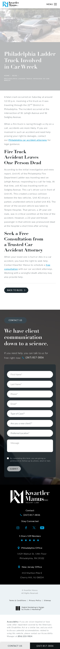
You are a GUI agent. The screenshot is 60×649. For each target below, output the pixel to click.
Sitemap (47, 600)
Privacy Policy (35, 600)
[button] (55, 4)
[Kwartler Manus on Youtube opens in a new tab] (42, 527)
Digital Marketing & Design (32, 608)
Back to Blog (14, 290)
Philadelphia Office (31, 547)
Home (7, 76)
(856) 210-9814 (25, 636)
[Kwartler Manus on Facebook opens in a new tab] (26, 527)
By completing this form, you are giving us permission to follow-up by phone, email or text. (30, 459)
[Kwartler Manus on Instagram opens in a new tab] (18, 527)
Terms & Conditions (17, 600)
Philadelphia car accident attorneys (28, 139)
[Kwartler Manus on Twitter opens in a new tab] (34, 527)
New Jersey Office (32, 566)
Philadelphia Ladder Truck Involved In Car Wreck (26, 79)
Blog (14, 76)
